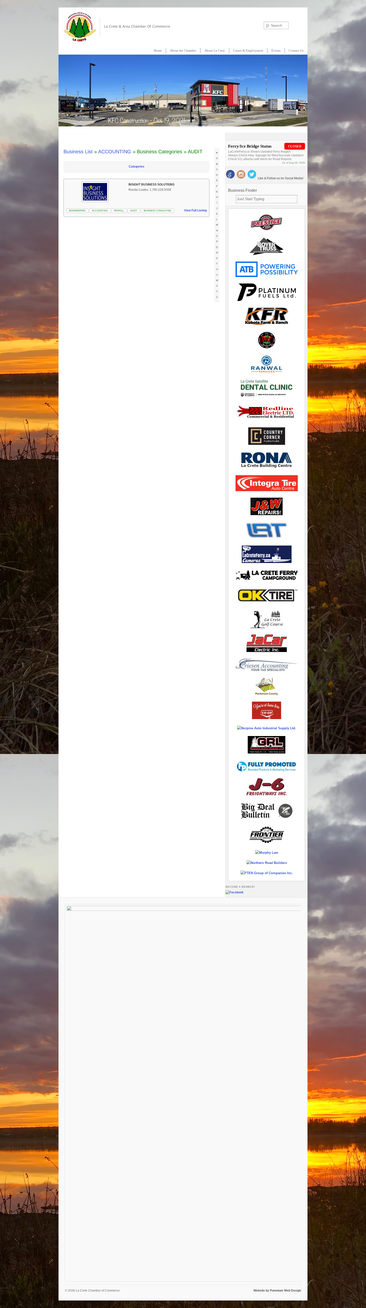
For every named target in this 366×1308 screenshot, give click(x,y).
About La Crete (214, 50)
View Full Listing (195, 210)
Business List (78, 151)
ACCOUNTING (114, 151)
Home (158, 50)
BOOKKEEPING (77, 210)
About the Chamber (183, 50)
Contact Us (296, 50)
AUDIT (133, 210)
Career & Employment (248, 50)
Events (276, 50)
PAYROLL (119, 210)
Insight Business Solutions (151, 184)
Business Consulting (157, 210)
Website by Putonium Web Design (277, 1290)
